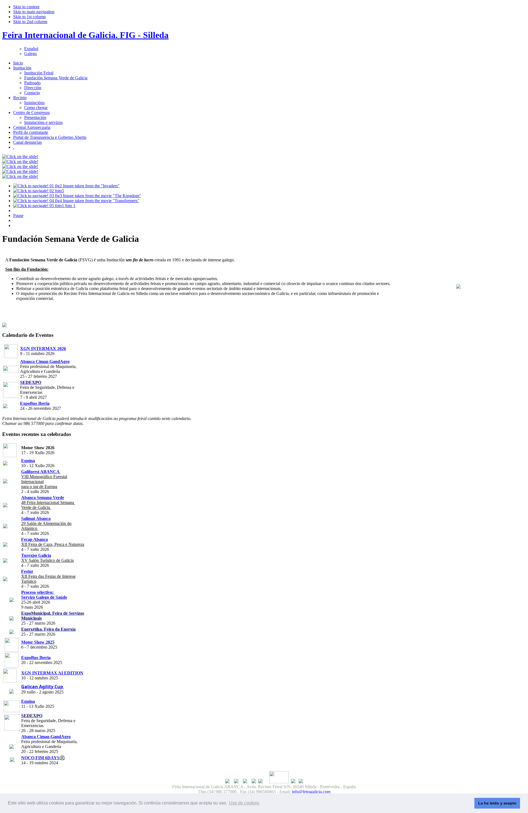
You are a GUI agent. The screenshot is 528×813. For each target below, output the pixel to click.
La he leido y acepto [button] (497, 803)
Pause (18, 215)
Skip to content (26, 6)
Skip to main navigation (33, 11)
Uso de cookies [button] (244, 803)
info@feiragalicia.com (311, 791)
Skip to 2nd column (30, 21)
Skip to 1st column (29, 16)
